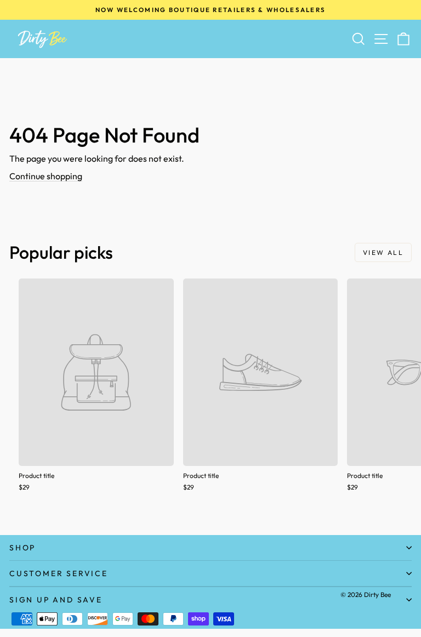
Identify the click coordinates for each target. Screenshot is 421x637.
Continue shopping (45, 175)
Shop (22, 548)
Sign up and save (56, 600)
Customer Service (58, 573)
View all (383, 252)
